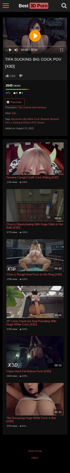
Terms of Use (35, 451)
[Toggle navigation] (6, 6)
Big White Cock (31, 119)
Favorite (16, 102)
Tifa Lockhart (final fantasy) (32, 107)
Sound (40, 122)
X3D (13, 113)
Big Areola (16, 119)
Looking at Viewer (20, 122)
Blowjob (45, 119)
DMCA (35, 458)
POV (34, 122)
